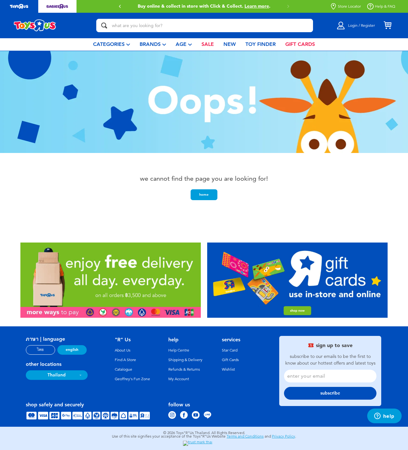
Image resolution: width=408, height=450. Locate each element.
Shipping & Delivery (185, 360)
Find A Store (125, 360)
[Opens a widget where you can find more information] (384, 417)
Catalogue (123, 369)
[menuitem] (111, 44)
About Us (122, 350)
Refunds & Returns (184, 369)
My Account (178, 379)
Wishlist (228, 369)
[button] (119, 6)
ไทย (40, 349)
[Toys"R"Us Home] (35, 25)
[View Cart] (387, 25)
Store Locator (349, 6)
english (72, 349)
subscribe (330, 393)
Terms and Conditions (245, 436)
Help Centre (178, 350)
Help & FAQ (385, 6)
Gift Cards (230, 360)
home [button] (203, 194)
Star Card (229, 350)
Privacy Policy (283, 436)
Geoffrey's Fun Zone (132, 379)
